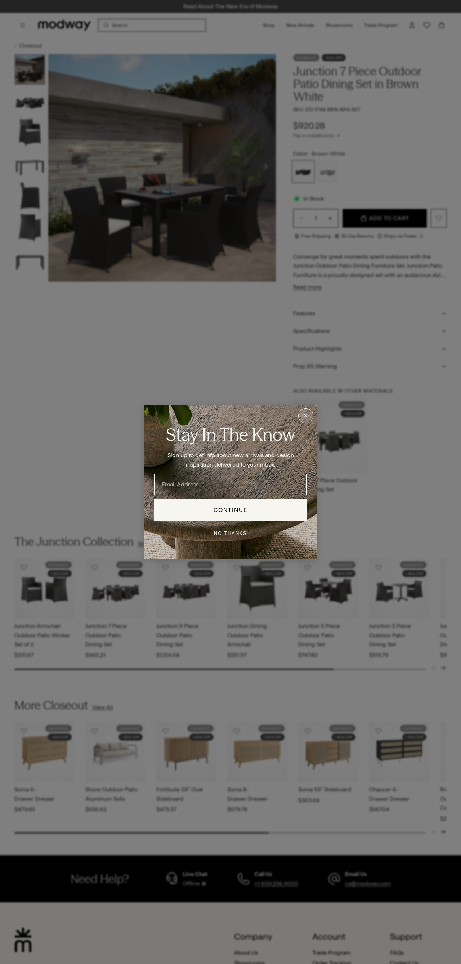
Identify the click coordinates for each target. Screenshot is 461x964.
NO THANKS (230, 533)
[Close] (305, 415)
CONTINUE (231, 509)
